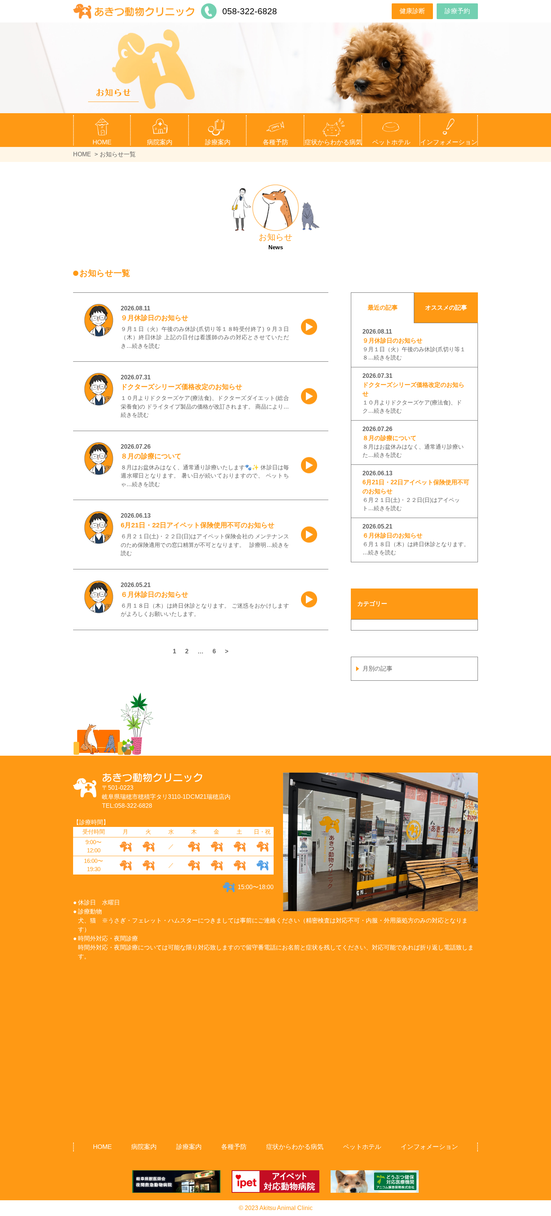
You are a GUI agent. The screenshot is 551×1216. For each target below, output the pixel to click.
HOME (102, 142)
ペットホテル (391, 142)
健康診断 (412, 11)
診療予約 (457, 11)
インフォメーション (429, 1146)
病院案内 (144, 1146)
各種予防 (234, 1146)
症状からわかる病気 (333, 142)
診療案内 (189, 1146)
